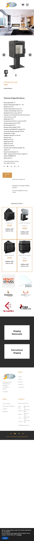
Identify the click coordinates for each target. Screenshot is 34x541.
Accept (5, 538)
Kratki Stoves (14, 161)
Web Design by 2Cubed (22, 436)
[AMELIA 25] (9, 214)
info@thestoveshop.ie (23, 425)
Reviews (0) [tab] (7, 175)
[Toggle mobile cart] (22, 4)
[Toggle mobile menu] (27, 4)
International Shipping (17, 351)
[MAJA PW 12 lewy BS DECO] (24, 247)
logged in (21, 190)
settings (19, 535)
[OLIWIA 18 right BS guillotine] (24, 214)
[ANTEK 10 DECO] (9, 247)
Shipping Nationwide (17, 332)
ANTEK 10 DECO (9, 255)
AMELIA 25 (9, 223)
